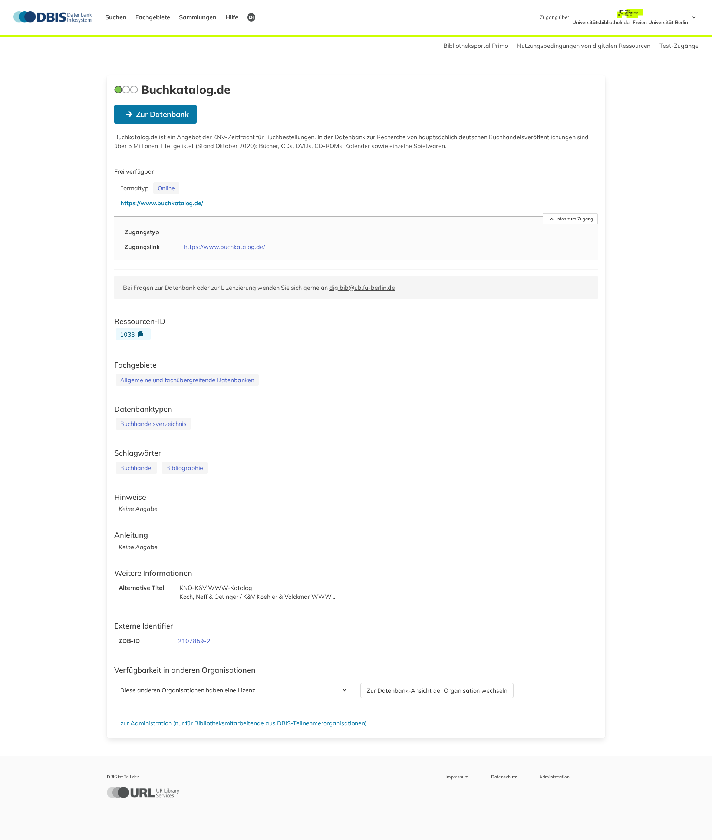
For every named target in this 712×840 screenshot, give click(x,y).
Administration (554, 777)
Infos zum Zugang (574, 219)
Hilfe (231, 17)
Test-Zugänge (679, 45)
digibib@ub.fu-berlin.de (362, 287)
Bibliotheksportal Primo (476, 45)
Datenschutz (504, 777)
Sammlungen (198, 17)
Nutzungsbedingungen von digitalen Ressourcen (583, 45)
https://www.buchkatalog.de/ (224, 246)
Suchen (115, 17)
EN (251, 17)
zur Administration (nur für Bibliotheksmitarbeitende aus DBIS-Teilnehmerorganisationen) (244, 723)
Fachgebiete (152, 17)
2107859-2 (194, 640)
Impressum (457, 777)
